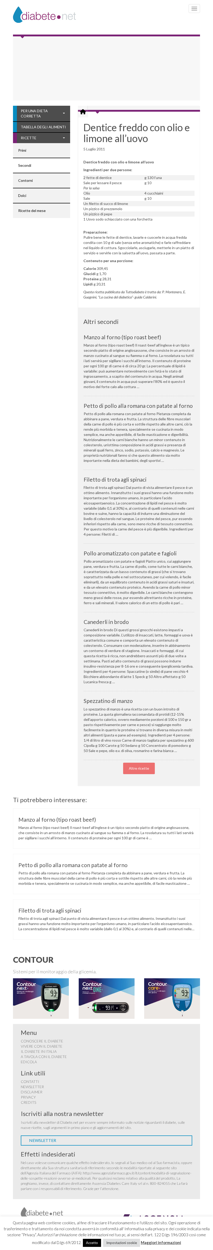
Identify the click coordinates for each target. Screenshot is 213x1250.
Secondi (24, 165)
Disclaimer (31, 1092)
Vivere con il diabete (41, 1046)
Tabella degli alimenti (43, 127)
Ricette (28, 138)
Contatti (30, 1081)
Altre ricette (139, 768)
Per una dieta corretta (34, 113)
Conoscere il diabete (42, 1041)
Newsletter (32, 1087)
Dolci (22, 195)
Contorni (25, 180)
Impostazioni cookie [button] (121, 1243)
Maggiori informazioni (161, 1242)
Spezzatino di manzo (108, 700)
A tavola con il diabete (44, 1056)
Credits (28, 1102)
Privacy (28, 1097)
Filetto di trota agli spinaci (115, 479)
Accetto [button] (92, 1243)
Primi (22, 150)
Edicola (29, 1062)
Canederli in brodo (106, 622)
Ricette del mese (32, 210)
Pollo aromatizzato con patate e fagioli (130, 553)
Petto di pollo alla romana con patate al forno (138, 405)
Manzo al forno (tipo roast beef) (122, 337)
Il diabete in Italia (39, 1051)
